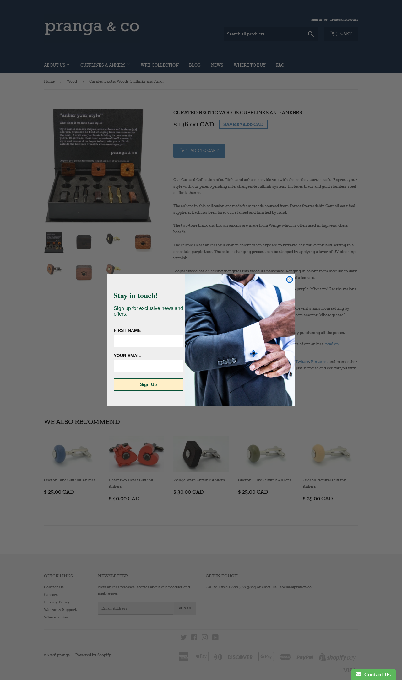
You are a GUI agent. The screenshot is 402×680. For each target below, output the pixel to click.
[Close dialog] (289, 279)
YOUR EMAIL (127, 355)
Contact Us (376, 674)
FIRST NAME (127, 330)
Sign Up (148, 384)
